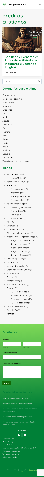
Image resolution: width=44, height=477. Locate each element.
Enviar (6, 383)
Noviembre (7, 150)
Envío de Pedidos (8, 445)
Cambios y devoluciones (11, 451)
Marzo (5, 143)
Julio (4, 135)
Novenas (6, 106)
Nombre (5, 348)
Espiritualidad (8, 102)
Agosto (5, 121)
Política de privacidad (9, 457)
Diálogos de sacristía (12, 99)
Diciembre (7, 124)
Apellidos (26, 348)
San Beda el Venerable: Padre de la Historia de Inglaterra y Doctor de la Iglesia (21, 62)
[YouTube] (25, 435)
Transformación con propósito (16, 161)
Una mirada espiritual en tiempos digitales (17, 417)
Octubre (6, 154)
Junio (5, 139)
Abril (4, 117)
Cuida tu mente (9, 95)
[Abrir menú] (40, 4)
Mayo (5, 146)
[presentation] (22, 40)
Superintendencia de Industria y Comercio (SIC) (19, 448)
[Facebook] (19, 435)
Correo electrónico (10, 353)
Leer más (10, 73)
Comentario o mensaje (11, 364)
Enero (5, 128)
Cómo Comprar (8, 439)
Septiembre (7, 157)
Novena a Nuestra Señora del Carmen (15, 398)
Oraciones (7, 110)
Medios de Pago (8, 442)
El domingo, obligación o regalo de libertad (17, 404)
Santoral (6, 113)
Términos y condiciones (10, 454)
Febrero (6, 132)
